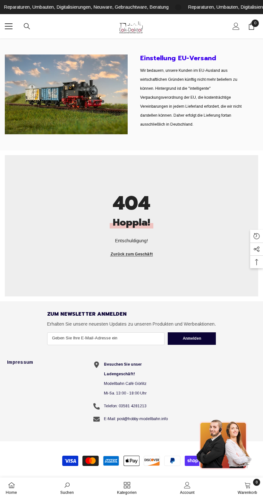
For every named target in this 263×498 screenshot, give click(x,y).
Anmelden (192, 338)
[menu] (9, 26)
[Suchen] (27, 26)
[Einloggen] (236, 26)
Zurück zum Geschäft (131, 254)
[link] (66, 94)
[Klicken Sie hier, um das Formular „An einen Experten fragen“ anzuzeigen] (224, 444)
